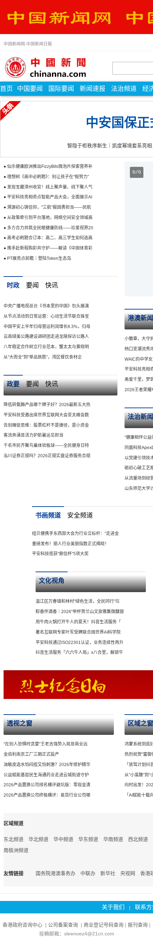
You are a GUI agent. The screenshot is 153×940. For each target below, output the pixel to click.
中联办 (87, 873)
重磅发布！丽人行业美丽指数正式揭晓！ (70, 543)
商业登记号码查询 (103, 925)
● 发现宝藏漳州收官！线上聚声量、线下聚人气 (48, 187)
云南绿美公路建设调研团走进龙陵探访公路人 (46, 336)
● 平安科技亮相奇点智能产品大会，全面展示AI (48, 197)
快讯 (51, 285)
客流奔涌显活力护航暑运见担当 (33, 435)
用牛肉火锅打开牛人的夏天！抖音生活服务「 (78, 621)
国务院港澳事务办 (55, 873)
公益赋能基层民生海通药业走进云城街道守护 (46, 774)
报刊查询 (138, 925)
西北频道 (138, 839)
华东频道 (88, 839)
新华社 (107, 873)
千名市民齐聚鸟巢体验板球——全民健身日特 (46, 445)
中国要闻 (30, 88)
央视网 (127, 873)
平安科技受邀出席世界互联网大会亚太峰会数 (46, 414)
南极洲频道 (16, 850)
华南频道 (113, 839)
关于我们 (113, 907)
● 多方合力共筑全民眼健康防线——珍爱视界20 (48, 227)
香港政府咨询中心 (22, 925)
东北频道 (13, 839)
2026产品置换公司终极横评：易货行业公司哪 (47, 795)
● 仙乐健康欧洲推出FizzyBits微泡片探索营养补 (48, 166)
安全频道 (80, 515)
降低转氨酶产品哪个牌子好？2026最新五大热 (47, 404)
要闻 (32, 285)
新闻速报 (92, 88)
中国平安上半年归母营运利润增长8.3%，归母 (47, 326)
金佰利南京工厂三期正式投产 (31, 754)
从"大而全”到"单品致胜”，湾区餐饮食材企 (43, 357)
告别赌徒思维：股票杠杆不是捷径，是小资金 (46, 425)
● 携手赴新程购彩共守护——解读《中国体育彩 (48, 248)
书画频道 (48, 515)
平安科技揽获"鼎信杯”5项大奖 (60, 553)
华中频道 (63, 839)
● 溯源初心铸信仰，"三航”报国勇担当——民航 (47, 207)
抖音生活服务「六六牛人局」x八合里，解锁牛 (79, 652)
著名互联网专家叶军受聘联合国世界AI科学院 (78, 632)
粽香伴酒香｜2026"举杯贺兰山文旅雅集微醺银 (80, 611)
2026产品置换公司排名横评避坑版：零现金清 (47, 784)
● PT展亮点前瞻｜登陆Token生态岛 (37, 258)
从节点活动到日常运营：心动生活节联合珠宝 (46, 316)
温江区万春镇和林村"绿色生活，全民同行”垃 (78, 601)
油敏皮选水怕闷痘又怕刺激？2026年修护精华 (47, 764)
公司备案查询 (63, 925)
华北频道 (38, 839)
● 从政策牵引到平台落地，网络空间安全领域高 (48, 217)
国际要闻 (61, 88)
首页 (6, 88)
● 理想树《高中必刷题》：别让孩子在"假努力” (46, 176)
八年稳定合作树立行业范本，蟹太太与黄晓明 (46, 346)
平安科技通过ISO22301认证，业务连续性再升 (79, 642)
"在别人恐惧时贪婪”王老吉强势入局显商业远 (46, 744)
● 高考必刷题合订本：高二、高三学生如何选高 (48, 237)
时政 (13, 285)
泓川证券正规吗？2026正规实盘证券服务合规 (47, 455)
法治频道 (124, 88)
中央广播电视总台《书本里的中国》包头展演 (46, 306)
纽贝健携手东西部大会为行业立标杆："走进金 (75, 533)
